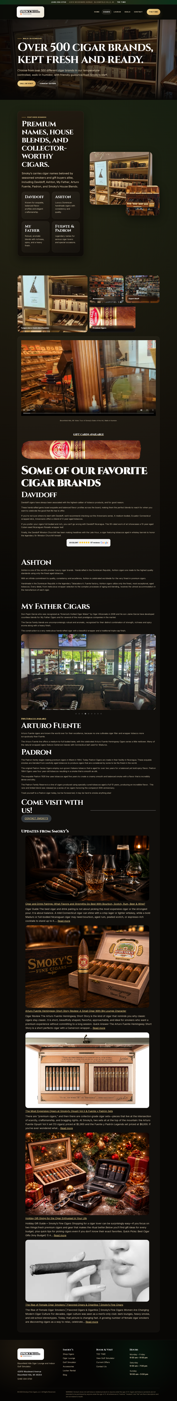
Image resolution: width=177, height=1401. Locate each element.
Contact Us (101, 1366)
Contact (138, 12)
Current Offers (48, 83)
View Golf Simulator (105, 1358)
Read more (64, 920)
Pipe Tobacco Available (33, 718)
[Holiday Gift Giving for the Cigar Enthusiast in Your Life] (87, 1174)
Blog (65, 1375)
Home (97, 12)
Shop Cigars (68, 1354)
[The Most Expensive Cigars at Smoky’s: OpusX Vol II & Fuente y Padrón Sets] (87, 1070)
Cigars (106, 12)
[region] (88, 676)
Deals (127, 12)
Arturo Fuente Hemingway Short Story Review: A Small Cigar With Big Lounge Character (75, 1010)
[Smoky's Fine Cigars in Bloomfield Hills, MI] (30, 12)
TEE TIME (121, 2)
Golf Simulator (69, 1362)
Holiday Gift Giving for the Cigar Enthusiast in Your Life (56, 1218)
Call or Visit (26, 83)
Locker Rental (69, 1370)
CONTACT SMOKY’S (36, 818)
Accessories (68, 1366)
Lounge (117, 12)
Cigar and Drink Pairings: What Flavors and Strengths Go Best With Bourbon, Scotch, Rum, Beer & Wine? (85, 903)
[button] (88, 542)
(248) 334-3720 (58, 2)
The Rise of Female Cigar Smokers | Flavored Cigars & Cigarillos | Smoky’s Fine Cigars (74, 1304)
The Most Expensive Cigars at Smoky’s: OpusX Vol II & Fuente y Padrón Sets (69, 1111)
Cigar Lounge (69, 1358)
